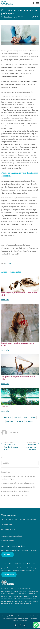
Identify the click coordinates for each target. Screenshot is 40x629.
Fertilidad (33, 417)
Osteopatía (19, 421)
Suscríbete (8, 554)
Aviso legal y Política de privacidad (13, 536)
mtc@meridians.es (9, 529)
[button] (36, 625)
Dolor (25, 417)
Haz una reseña (9, 574)
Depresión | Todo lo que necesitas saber (15, 495)
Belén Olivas (8, 17)
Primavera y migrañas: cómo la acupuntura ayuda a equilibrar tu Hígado (18, 477)
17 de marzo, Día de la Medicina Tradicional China (18, 483)
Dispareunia (17, 417)
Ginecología (9, 421)
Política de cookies (8, 540)
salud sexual (29, 421)
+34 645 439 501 (8, 524)
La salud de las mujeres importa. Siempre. (16, 491)
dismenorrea (7, 417)
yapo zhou (8, 264)
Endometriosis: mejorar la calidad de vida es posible (19, 487)
